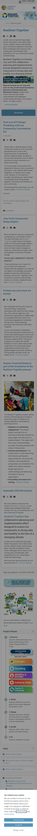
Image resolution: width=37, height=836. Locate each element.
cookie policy (9, 814)
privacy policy (21, 811)
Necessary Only (18, 820)
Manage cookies (18, 830)
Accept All (18, 825)
